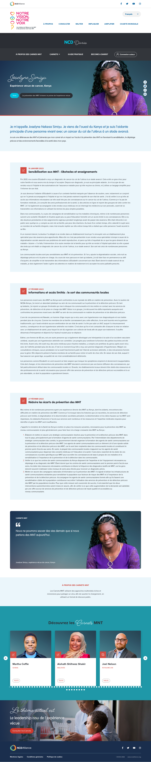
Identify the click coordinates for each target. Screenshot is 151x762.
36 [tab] (96, 687)
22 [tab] (62, 687)
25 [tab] (69, 687)
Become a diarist (99, 54)
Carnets (54, 54)
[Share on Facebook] (145, 82)
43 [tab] (114, 687)
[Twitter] (127, 4)
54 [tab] (141, 687)
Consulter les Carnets (22, 731)
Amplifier (109, 24)
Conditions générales (35, 757)
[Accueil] (23, 20)
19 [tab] (54, 687)
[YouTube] (133, 4)
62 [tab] (84, 689)
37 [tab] (99, 687)
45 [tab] (119, 687)
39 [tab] (104, 687)
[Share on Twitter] (145, 86)
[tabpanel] (30, 658)
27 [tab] (74, 687)
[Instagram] (140, 4)
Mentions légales (16, 757)
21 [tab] (59, 687)
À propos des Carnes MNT (29, 54)
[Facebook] (121, 4)
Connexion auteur (127, 54)
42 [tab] (111, 687)
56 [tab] (69, 689)
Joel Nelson (109, 664)
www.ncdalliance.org (134, 757)
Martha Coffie (21, 664)
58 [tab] (74, 689)
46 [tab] (121, 687)
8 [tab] (27, 687)
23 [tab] (64, 687)
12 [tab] (37, 687)
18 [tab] (52, 687)
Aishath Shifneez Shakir (71, 664)
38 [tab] (101, 687)
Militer (79, 24)
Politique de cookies (54, 757)
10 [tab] (32, 687)
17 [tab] (49, 687)
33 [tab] (89, 687)
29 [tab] (79, 687)
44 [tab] (116, 687)
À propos (48, 24)
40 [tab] (106, 687)
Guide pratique (75, 54)
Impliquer (93, 24)
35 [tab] (94, 687)
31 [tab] (84, 687)
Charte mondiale (129, 24)
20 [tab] (57, 687)
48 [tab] (126, 687)
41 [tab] (109, 687)
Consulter (64, 24)
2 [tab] (12, 687)
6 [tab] (22, 687)
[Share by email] (145, 94)
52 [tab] (136, 687)
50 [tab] (131, 687)
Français (128, 14)
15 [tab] (44, 687)
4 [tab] (17, 687)
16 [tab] (47, 687)
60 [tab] (79, 689)
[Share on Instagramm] (145, 90)
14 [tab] (42, 687)
